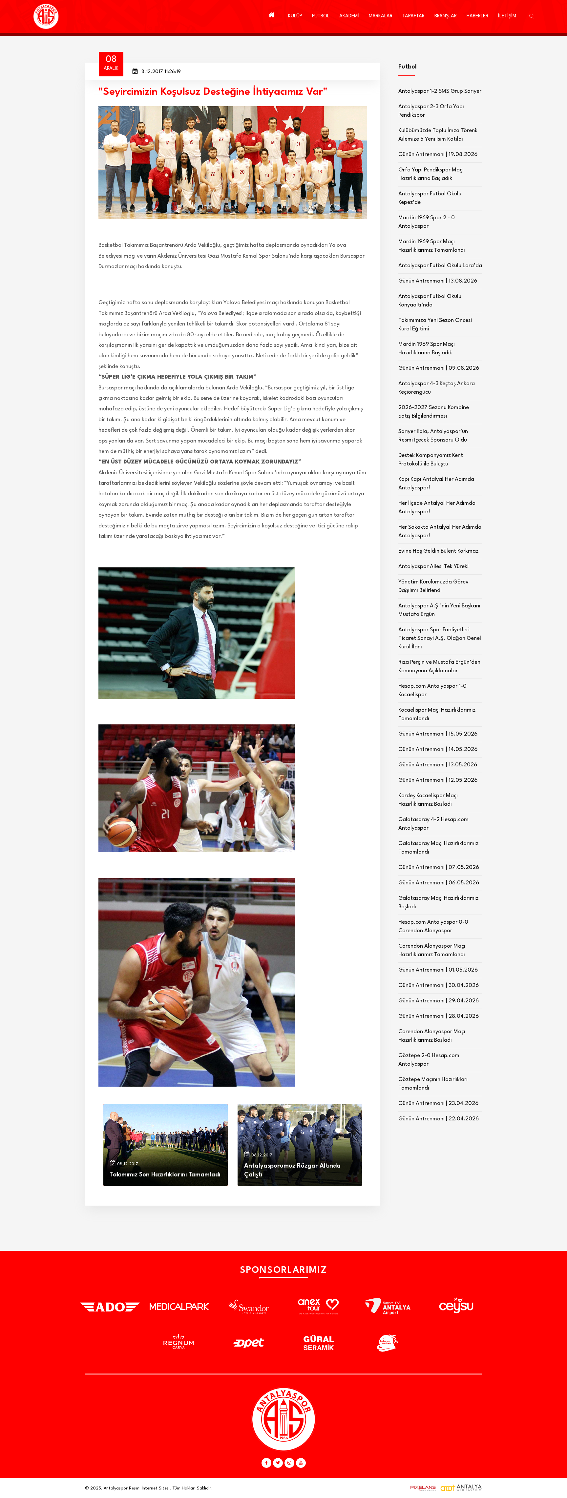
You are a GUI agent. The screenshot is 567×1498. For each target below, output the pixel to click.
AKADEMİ (349, 16)
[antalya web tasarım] (421, 1488)
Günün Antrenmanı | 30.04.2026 (438, 985)
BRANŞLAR (445, 16)
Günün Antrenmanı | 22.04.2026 (438, 1119)
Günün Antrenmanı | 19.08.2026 (437, 154)
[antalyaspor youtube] (301, 1463)
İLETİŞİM (507, 16)
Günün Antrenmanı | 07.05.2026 (438, 867)
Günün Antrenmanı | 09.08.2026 (438, 368)
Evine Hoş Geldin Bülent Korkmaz (438, 551)
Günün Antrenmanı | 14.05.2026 (437, 749)
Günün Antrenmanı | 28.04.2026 (438, 1016)
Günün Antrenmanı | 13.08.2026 (437, 281)
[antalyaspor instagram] (289, 1463)
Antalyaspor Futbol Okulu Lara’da (440, 265)
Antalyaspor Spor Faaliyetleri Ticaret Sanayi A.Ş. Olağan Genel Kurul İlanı (439, 638)
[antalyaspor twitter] (278, 1463)
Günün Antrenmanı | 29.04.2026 (438, 1001)
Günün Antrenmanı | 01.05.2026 (438, 970)
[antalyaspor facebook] (266, 1463)
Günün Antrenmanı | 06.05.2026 (438, 883)
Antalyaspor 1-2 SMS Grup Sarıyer (439, 91)
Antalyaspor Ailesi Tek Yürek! (433, 566)
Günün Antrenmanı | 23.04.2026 (438, 1103)
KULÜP (295, 16)
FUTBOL (320, 16)
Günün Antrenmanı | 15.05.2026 (437, 734)
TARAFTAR (413, 16)
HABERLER (477, 16)
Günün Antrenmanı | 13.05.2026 (437, 765)
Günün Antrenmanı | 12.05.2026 (437, 780)
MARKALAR (380, 16)
